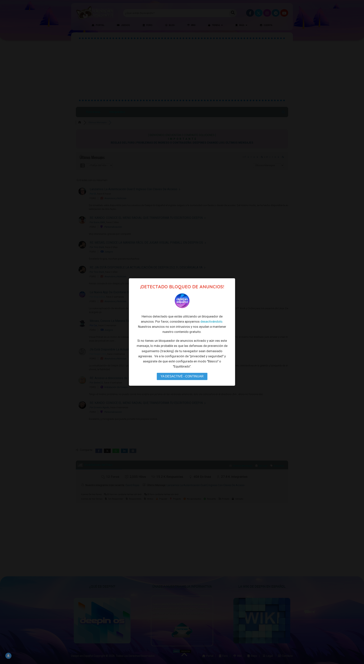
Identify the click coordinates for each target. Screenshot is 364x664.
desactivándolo (211, 321)
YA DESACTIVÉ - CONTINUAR (182, 376)
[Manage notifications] (8, 656)
